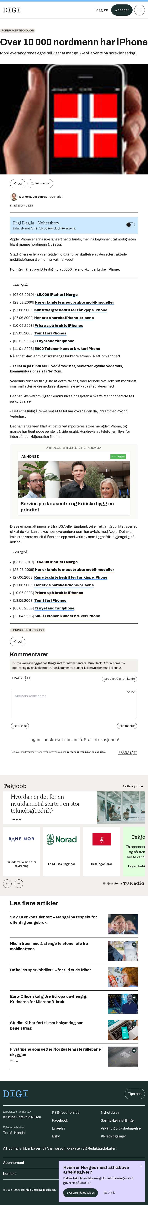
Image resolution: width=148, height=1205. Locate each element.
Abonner (122, 10)
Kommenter (42, 183)
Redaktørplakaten (101, 1148)
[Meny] (139, 10)
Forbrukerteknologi (18, 30)
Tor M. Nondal (14, 1133)
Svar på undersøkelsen (80, 1192)
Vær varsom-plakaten (64, 1148)
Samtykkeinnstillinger (118, 1120)
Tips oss (135, 1094)
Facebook (60, 1120)
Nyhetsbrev (110, 1112)
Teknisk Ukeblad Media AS (38, 1189)
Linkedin (58, 1128)
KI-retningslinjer (113, 1136)
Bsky (56, 1136)
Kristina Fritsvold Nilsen (22, 1117)
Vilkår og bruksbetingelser (121, 1128)
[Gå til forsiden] (11, 10)
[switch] (130, 225)
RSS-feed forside (65, 1112)
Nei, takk (109, 1192)
